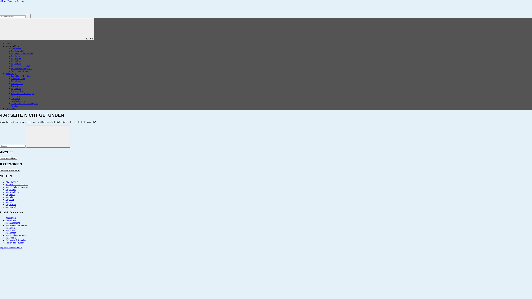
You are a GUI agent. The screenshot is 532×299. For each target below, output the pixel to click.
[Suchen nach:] (13, 146)
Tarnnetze (15, 98)
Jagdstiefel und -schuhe (21, 66)
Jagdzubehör (11, 207)
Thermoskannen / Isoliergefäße (24, 103)
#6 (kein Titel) (12, 182)
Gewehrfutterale (18, 78)
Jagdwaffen (11, 204)
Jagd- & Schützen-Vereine (17, 187)
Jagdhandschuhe (18, 51)
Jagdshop (10, 199)
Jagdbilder (10, 194)
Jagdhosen (15, 56)
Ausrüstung (11, 73)
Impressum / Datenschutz (17, 184)
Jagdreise (10, 197)
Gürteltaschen (17, 83)
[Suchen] (28, 16)
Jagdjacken (16, 58)
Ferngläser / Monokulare (22, 76)
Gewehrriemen (17, 81)
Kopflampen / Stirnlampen (22, 93)
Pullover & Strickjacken (21, 68)
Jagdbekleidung (12, 192)
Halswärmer (16, 86)
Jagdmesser (16, 88)
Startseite (9, 43)
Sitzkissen (15, 96)
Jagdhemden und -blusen (22, 53)
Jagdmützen (16, 61)
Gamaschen (16, 48)
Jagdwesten (16, 63)
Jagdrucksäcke (17, 91)
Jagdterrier (10, 202)
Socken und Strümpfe (20, 71)
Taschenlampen (18, 101)
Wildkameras (16, 106)
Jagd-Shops (11, 108)
